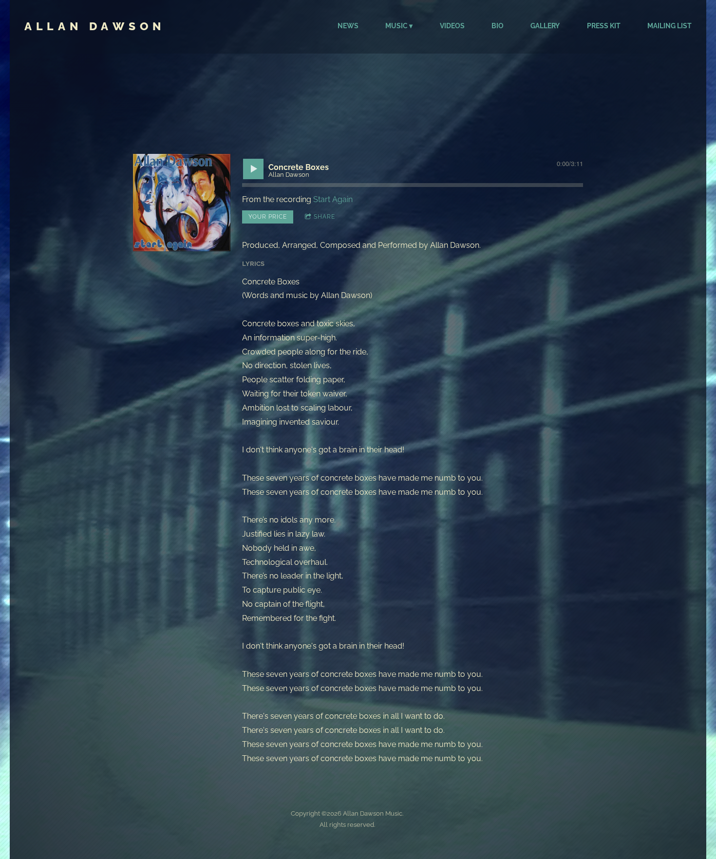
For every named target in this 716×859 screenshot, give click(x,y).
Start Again (333, 199)
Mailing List (669, 26)
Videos (452, 26)
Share (324, 216)
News (348, 26)
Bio (497, 26)
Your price (267, 216)
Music (396, 26)
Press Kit (604, 26)
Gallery (545, 26)
